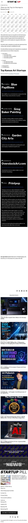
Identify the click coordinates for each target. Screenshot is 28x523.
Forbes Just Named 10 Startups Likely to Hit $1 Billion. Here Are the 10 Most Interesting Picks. (13, 417)
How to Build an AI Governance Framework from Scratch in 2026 (13, 368)
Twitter (12, 91)
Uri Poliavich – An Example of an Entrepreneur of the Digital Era (13, 392)
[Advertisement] (14, 242)
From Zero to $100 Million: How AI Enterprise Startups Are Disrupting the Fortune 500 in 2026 (13, 343)
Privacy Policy (4, 495)
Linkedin (21, 91)
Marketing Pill (4, 509)
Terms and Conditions (6, 497)
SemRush (17, 73)
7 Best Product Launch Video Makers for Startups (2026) (13, 318)
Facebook (17, 91)
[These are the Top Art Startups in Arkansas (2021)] (14, 450)
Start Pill (12, 12)
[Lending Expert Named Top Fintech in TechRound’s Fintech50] (14, 463)
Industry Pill (3, 504)
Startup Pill (4, 5)
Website (9, 91)
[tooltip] (17, 291)
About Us (3, 488)
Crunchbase (11, 73)
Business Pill (4, 506)
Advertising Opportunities (7, 490)
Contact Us (3, 493)
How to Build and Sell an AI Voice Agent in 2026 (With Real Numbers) (13, 442)
